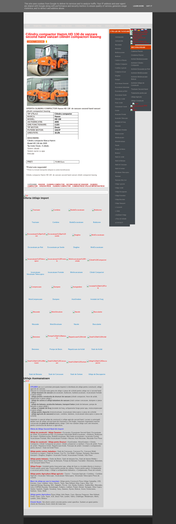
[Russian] (146, 30)
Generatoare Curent (121, 106)
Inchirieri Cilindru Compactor (137, 64)
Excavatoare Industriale (122, 87)
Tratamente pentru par (139, 93)
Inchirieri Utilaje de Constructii (137, 84)
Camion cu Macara (121, 60)
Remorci (117, 153)
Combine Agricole (120, 68)
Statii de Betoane (120, 161)
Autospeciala (119, 41)
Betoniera (118, 48)
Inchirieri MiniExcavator (139, 73)
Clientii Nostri (110, 26)
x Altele (117, 211)
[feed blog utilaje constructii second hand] (137, 106)
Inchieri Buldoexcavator (139, 59)
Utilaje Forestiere (120, 195)
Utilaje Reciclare (120, 199)
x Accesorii (118, 207)
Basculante (118, 45)
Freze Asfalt (119, 103)
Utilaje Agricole (120, 184)
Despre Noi (38, 26)
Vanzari (41, 184)
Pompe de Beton (120, 149)
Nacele (117, 145)
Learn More (138, 6)
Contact (121, 26)
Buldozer (118, 56)
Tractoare (118, 176)
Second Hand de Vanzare (77, 184)
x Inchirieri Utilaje (120, 215)
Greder (117, 110)
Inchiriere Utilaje (95, 26)
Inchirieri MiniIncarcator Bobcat (139, 78)
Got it (149, 6)
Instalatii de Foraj (120, 122)
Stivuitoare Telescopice (122, 172)
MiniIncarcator (119, 137)
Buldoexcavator (120, 52)
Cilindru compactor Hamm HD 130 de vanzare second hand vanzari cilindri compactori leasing (63, 35)
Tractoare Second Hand (139, 89)
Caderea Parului (137, 51)
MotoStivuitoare (120, 141)
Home (28, 26)
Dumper (117, 79)
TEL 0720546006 (134, 26)
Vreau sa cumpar (51, 26)
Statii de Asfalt (119, 157)
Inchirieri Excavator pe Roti (140, 69)
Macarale (118, 126)
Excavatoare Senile (121, 95)
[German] (139, 30)
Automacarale (119, 37)
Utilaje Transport (120, 203)
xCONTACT (119, 222)
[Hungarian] (132, 30)
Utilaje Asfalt (119, 188)
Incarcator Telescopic (121, 118)
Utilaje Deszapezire (121, 192)
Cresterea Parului (137, 55)
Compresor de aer (120, 72)
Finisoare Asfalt (120, 99)
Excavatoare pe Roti (121, 91)
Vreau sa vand (66, 26)
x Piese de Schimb (120, 219)
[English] (135, 30)
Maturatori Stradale (121, 130)
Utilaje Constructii (137, 101)
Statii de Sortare (120, 168)
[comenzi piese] (26, 195)
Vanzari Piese (45, 186)
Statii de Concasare (121, 164)
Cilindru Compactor (56, 184)
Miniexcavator (119, 134)
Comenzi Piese (80, 26)
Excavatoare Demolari (121, 83)
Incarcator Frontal (120, 114)
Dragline (117, 76)
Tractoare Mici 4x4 (121, 180)
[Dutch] (142, 30)
